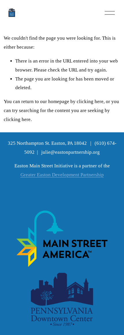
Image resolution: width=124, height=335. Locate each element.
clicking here (90, 101)
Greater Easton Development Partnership (62, 174)
